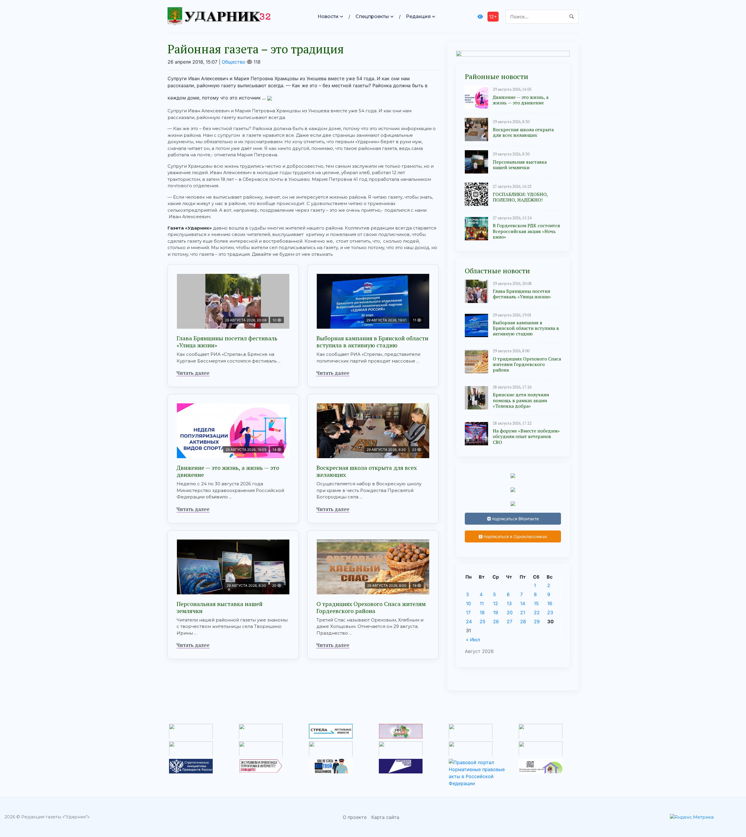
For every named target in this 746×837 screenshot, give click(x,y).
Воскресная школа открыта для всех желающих (366, 471)
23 (550, 612)
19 (495, 612)
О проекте (355, 817)
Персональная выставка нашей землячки (220, 607)
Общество (233, 62)
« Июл (473, 639)
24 (469, 621)
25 (482, 621)
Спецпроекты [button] (372, 16)
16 (549, 603)
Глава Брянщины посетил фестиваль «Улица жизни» (227, 341)
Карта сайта (385, 817)
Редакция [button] (418, 16)
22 (537, 612)
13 (509, 603)
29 (537, 621)
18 (482, 612)
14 (522, 603)
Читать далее (193, 372)
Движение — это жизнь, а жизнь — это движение (228, 471)
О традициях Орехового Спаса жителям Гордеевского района (371, 607)
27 (509, 621)
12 (495, 603)
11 (482, 603)
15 (536, 603)
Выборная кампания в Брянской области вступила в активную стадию (372, 341)
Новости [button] (328, 16)
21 (522, 612)
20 (510, 612)
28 (523, 621)
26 (496, 621)
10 (468, 603)
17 (468, 612)
